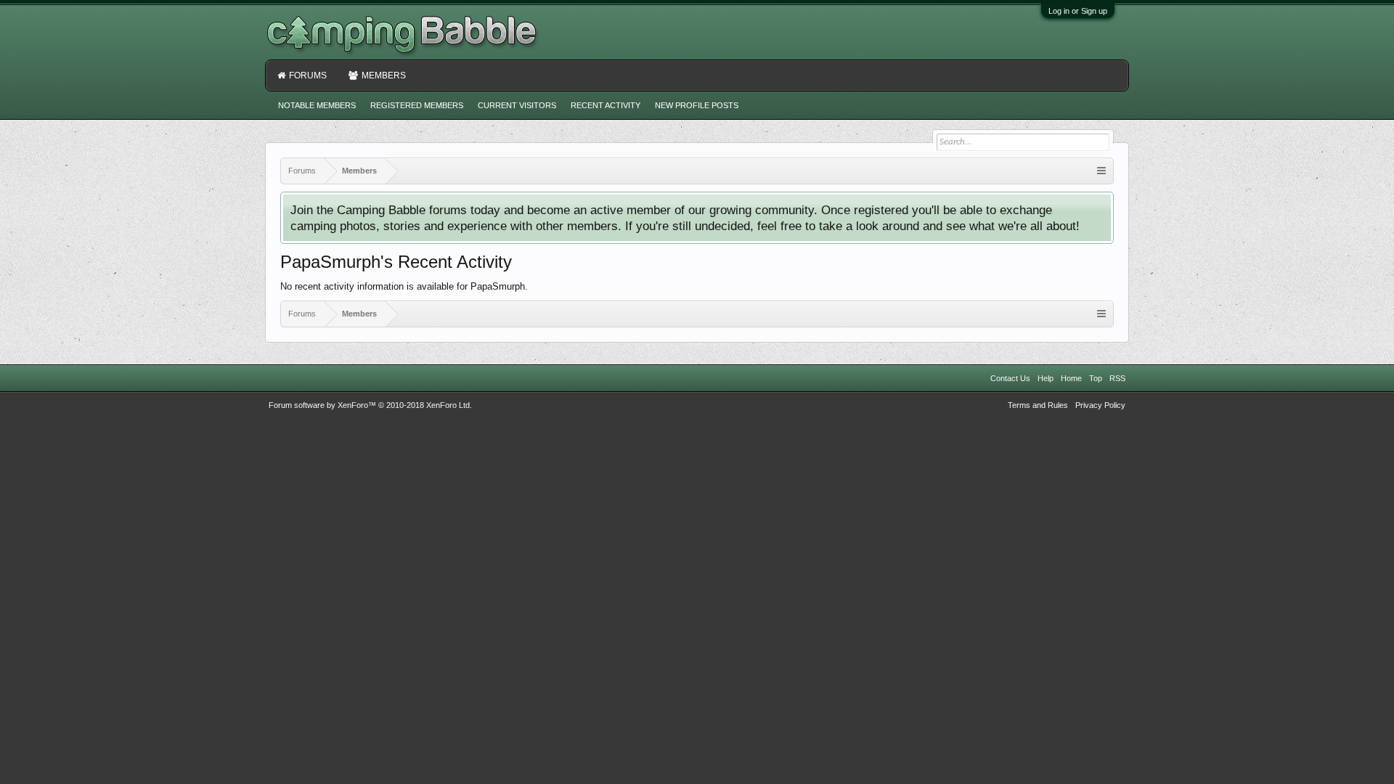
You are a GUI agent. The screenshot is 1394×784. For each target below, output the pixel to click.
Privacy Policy (1100, 405)
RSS (1117, 378)
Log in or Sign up (1077, 11)
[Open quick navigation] (1101, 171)
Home (1071, 378)
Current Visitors (517, 105)
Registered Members (416, 105)
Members (384, 75)
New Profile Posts (696, 105)
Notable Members (317, 105)
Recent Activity (605, 105)
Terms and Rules (1038, 405)
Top (1095, 378)
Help (1045, 378)
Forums (308, 75)
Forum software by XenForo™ (370, 405)
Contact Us (1010, 378)
